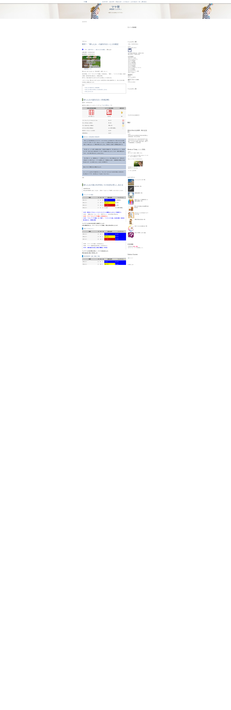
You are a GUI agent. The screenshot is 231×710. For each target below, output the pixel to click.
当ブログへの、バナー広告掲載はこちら (135, 247)
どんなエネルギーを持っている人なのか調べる (93, 637)
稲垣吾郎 (133, 65)
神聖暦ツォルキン (115, 9)
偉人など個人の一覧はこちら (89, 518)
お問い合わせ (143, 1)
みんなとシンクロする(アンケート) (91, 664)
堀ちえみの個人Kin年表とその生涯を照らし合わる (96, 89)
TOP (86, 49)
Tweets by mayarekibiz (87, 695)
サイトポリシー (88, 671)
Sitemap (86, 708)
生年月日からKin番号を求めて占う (91, 687)
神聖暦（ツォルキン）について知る (91, 649)
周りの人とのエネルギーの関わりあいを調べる (93, 638)
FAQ (139, 1)
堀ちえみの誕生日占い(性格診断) (92, 87)
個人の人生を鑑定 (100, 49)
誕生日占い (91, 49)
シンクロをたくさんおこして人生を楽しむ (93, 658)
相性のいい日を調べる (89, 639)
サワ (129, 304)
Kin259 (129, 46)
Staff (83, 708)
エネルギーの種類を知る (89, 647)
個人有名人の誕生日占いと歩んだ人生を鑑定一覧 (94, 652)
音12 (136, 47)
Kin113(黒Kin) (105, 105)
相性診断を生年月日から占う (90, 688)
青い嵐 (129, 47)
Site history (90, 708)
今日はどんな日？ (90, 691)
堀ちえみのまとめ (89, 91)
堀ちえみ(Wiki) (88, 429)
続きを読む (92, 443)
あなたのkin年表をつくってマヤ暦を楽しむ (93, 659)
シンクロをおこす (126, 1)
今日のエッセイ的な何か (89, 676)
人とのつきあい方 (134, 1)
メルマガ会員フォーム (89, 681)
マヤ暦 (85, 1)
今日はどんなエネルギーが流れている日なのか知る (94, 646)
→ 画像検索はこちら (87, 68)
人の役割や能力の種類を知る (90, 648)
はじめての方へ (105, 1)
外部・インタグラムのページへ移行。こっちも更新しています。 (97, 702)
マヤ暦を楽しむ (88, 657)
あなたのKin (111, 1)
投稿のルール (95, 708)
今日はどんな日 (118, 1)
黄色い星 (133, 47)
